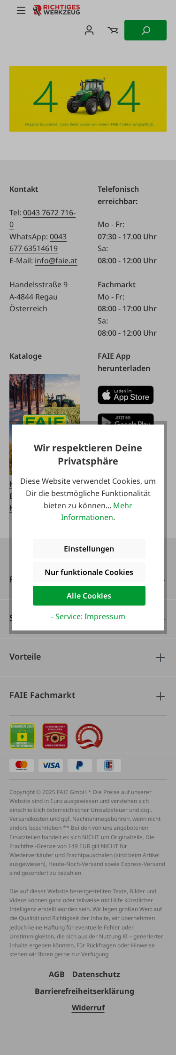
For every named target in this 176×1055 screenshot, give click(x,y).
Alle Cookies (89, 595)
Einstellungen (89, 548)
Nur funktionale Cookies (89, 572)
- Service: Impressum (88, 616)
